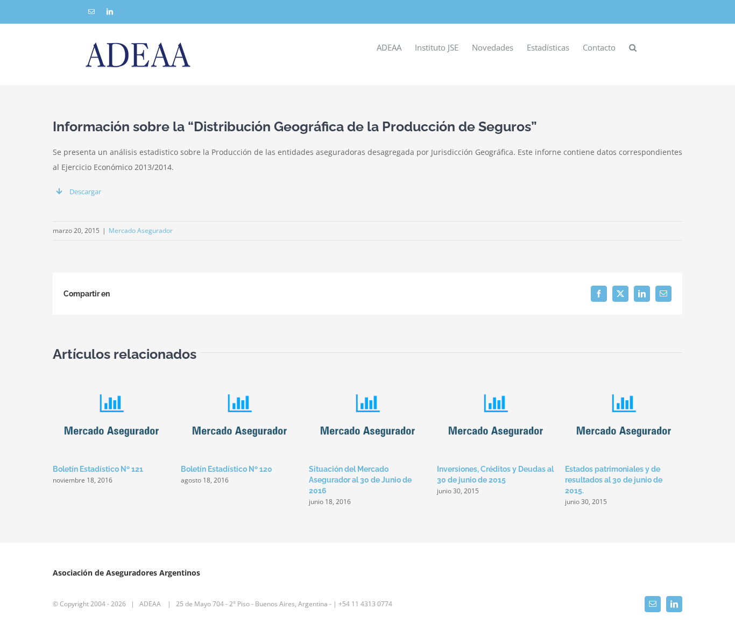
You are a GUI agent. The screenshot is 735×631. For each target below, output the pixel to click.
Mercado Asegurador (141, 230)
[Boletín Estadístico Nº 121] (111, 373)
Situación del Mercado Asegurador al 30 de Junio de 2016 (360, 480)
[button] (633, 46)
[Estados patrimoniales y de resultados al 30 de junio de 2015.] (623, 373)
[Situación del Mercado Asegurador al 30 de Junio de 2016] (367, 373)
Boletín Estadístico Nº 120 (226, 469)
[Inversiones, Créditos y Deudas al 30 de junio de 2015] (495, 373)
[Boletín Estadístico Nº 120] (239, 373)
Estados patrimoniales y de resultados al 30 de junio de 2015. (613, 480)
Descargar (85, 191)
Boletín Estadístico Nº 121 (98, 469)
